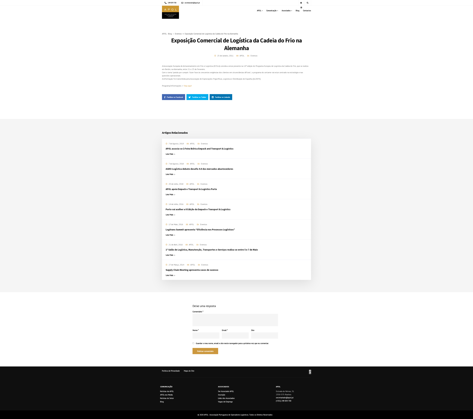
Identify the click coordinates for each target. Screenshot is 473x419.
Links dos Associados (226, 398)
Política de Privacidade (171, 371)
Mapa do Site (189, 371)
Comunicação (271, 10)
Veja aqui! (188, 85)
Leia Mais (169, 154)
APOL (259, 10)
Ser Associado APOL (226, 391)
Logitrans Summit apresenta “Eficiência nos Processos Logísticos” (200, 229)
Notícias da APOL (167, 391)
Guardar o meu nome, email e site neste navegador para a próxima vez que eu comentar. (232, 343)
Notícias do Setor (167, 398)
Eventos (254, 55)
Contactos (307, 10)
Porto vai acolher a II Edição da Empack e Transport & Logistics (198, 209)
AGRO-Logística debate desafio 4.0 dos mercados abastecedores (199, 168)
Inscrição (221, 395)
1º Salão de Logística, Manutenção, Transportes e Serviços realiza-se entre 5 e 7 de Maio (212, 249)
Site (252, 330)
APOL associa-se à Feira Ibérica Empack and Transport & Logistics (199, 148)
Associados (286, 10)
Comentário (198, 312)
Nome (196, 330)
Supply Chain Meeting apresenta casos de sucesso (192, 269)
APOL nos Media (166, 395)
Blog (297, 10)
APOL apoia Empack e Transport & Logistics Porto (191, 189)
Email (225, 330)
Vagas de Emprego (225, 401)
